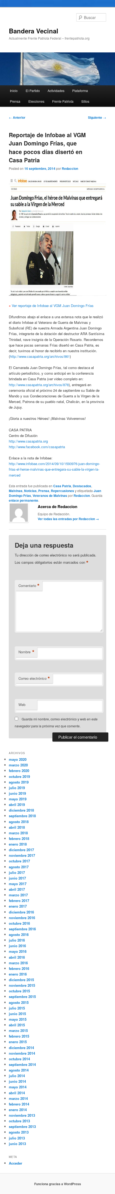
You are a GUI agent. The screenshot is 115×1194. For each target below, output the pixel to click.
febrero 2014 (19, 1104)
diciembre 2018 (21, 810)
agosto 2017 (19, 866)
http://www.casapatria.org (28, 441)
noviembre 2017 (22, 855)
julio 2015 (17, 1008)
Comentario (29, 585)
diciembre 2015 (21, 979)
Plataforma (80, 90)
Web (21, 704)
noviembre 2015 (22, 985)
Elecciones (36, 101)
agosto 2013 (19, 1132)
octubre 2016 (19, 923)
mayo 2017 (17, 883)
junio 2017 (17, 878)
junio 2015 (17, 1013)
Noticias (30, 490)
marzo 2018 (18, 832)
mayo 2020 (17, 759)
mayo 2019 (17, 798)
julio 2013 (17, 1138)
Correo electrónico (34, 678)
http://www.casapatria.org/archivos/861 (40, 356)
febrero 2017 (19, 900)
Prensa (15, 101)
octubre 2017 (19, 860)
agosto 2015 (19, 1002)
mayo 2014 (17, 1086)
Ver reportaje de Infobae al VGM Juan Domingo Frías (53, 305)
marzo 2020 (18, 764)
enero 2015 (18, 1041)
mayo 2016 (17, 951)
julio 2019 (17, 787)
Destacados (82, 485)
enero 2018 (18, 844)
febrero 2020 (19, 770)
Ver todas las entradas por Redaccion (68, 518)
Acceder (15, 1163)
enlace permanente (23, 500)
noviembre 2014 (22, 1053)
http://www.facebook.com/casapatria (37, 446)
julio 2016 (17, 940)
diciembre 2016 (21, 912)
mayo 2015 (17, 1019)
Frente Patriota (63, 101)
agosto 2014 (19, 1070)
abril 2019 (17, 804)
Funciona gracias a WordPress (57, 1183)
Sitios (85, 101)
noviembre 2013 (22, 1115)
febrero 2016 (19, 968)
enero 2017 (18, 906)
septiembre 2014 (22, 1064)
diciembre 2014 (21, 1047)
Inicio (14, 90)
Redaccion (70, 168)
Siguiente (97, 117)
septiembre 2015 (22, 996)
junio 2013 (17, 1143)
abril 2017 (17, 889)
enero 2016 (18, 974)
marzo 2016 (18, 962)
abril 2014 (17, 1092)
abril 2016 (17, 957)
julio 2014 (17, 1075)
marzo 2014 (18, 1098)
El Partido (33, 90)
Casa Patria (62, 485)
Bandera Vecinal (33, 30)
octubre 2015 (19, 990)
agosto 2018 (19, 821)
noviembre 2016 (22, 917)
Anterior (17, 117)
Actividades (56, 90)
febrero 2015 (19, 1036)
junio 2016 (17, 945)
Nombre (26, 652)
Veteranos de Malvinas (50, 495)
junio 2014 (17, 1081)
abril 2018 (17, 827)
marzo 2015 (18, 1030)
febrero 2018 (19, 838)
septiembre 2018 (22, 815)
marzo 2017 (18, 894)
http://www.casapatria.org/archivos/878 (39, 384)
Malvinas (15, 490)
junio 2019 (17, 793)
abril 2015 (17, 1024)
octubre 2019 (19, 776)
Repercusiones (62, 490)
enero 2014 (18, 1109)
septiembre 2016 (22, 928)
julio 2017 (17, 872)
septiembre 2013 (22, 1126)
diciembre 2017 (21, 849)
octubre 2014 (19, 1058)
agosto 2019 (19, 782)
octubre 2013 (19, 1120)
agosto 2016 (19, 934)
